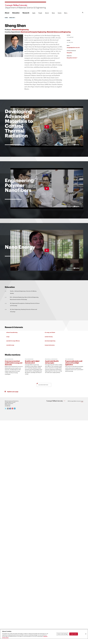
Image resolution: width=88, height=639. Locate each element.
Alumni (47, 13)
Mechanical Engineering (20, 29)
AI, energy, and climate (50, 332)
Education (15, 13)
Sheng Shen (69, 52)
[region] (44, 634)
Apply (33, 13)
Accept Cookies (73, 634)
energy (7, 336)
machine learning (49, 336)
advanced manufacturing (11, 332)
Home (6, 17)
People (40, 13)
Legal (82, 401)
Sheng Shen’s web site (72, 57)
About (7, 13)
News (53, 13)
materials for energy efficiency (13, 340)
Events (59, 13)
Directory (12, 17)
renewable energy (10, 345)
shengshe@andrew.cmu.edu (73, 47)
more (65, 13)
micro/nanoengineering (50, 340)
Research (26, 13)
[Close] (85, 633)
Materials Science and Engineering (59, 32)
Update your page (12, 391)
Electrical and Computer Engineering (33, 32)
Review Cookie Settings (62, 634)
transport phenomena (50, 345)
